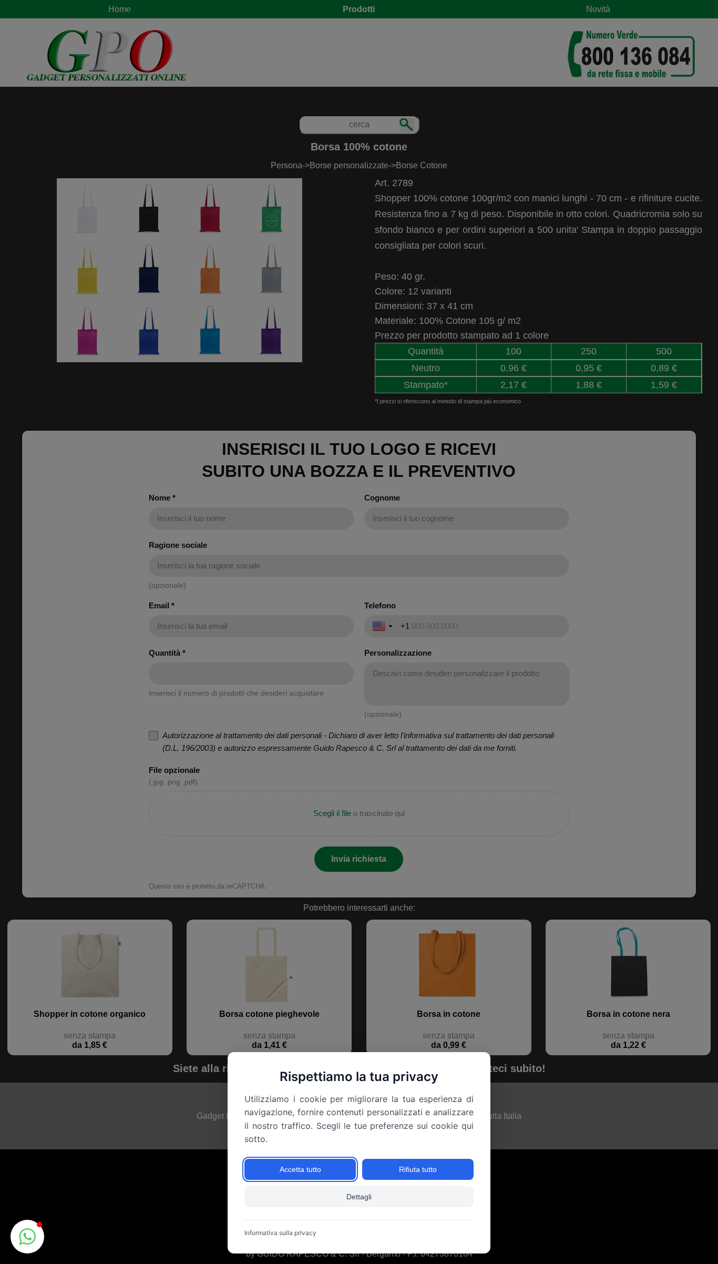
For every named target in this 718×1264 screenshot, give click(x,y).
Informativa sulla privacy (280, 1233)
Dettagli (359, 1196)
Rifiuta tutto (418, 1169)
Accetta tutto (300, 1169)
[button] (27, 1236)
